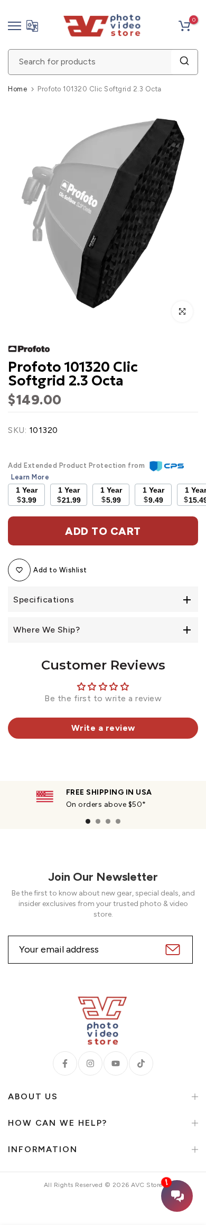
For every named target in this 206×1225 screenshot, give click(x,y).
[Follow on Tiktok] (141, 1063)
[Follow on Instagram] (90, 1063)
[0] (184, 26)
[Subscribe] (171, 949)
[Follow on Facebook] (65, 1063)
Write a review (103, 728)
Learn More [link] (30, 477)
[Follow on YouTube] (116, 1063)
